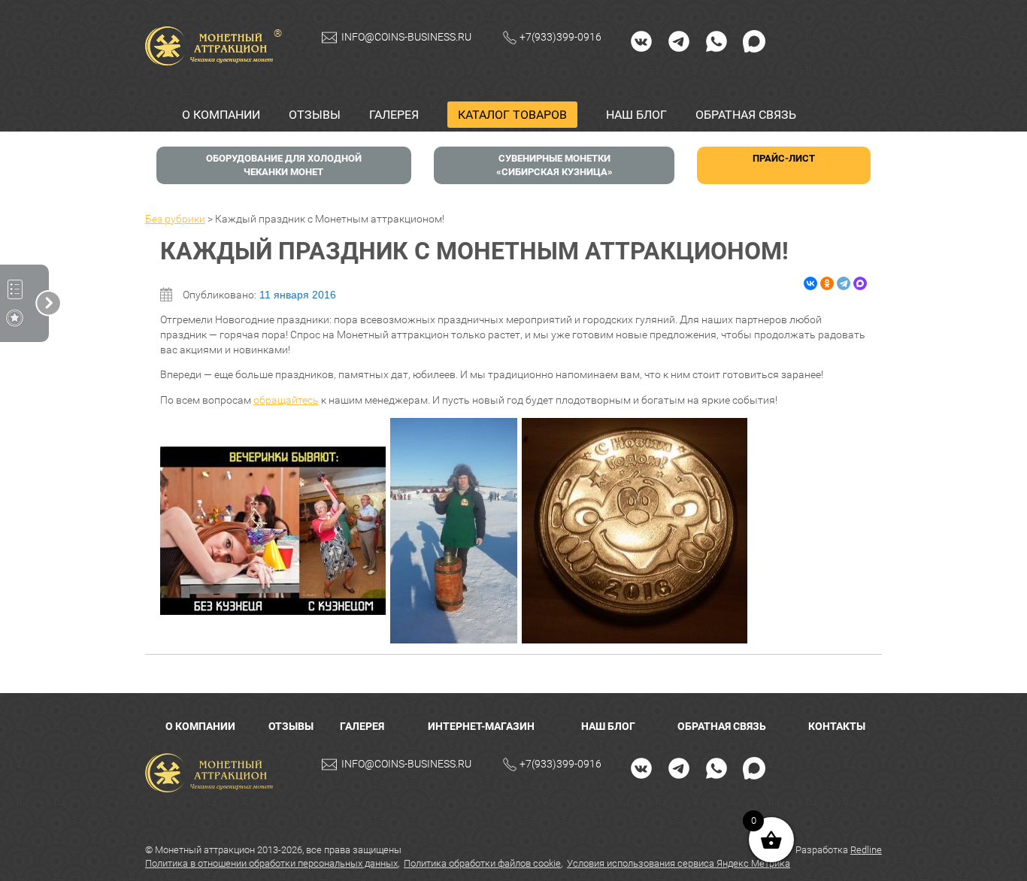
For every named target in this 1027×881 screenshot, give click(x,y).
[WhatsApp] (716, 41)
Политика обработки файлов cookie (482, 863)
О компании (221, 114)
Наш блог (636, 114)
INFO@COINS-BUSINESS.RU (406, 37)
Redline (866, 849)
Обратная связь (745, 114)
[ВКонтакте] (810, 283)
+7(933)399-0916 (560, 37)
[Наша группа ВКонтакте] (641, 41)
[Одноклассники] (827, 283)
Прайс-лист (784, 158)
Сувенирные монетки (554, 165)
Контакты (836, 726)
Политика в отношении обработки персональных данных (271, 863)
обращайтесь (286, 400)
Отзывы (315, 114)
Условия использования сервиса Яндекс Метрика (678, 863)
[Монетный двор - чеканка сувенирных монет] (212, 773)
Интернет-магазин (481, 726)
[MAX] (754, 41)
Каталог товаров (512, 114)
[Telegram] (679, 41)
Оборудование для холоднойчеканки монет (284, 165)
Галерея (394, 114)
